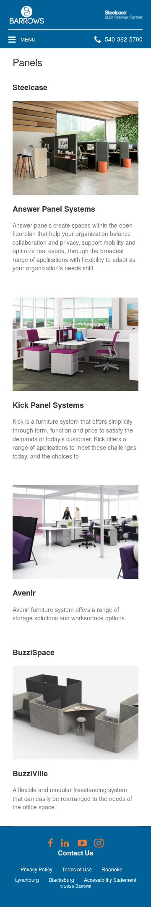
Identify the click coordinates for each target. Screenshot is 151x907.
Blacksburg (61, 879)
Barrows (83, 886)
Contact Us (76, 853)
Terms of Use (77, 869)
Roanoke (112, 869)
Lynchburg (27, 879)
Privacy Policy (36, 869)
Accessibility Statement (110, 879)
